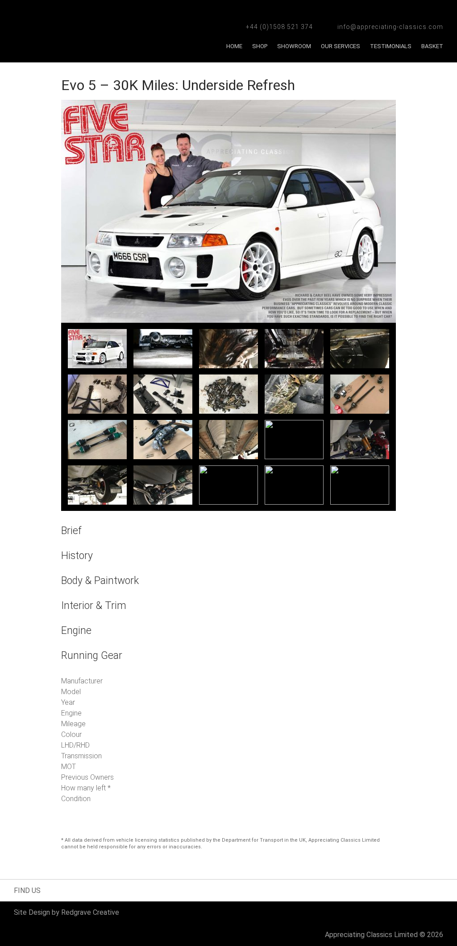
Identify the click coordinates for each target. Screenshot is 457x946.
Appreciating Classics (85, 31)
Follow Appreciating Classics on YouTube (106, 890)
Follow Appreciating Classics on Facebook (51, 890)
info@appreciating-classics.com (390, 26)
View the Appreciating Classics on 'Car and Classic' (193, 890)
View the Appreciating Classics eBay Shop (138, 890)
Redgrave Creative (90, 912)
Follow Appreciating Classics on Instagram (82, 890)
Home (234, 46)
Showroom (294, 46)
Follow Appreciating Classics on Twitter (66, 890)
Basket (432, 46)
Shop (259, 46)
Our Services (340, 46)
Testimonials (390, 46)
